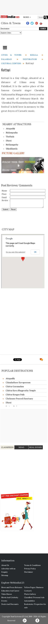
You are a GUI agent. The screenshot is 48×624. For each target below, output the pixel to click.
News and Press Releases (11, 587)
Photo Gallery (30, 594)
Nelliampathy (12, 144)
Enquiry (4, 572)
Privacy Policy (30, 568)
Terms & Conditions (32, 565)
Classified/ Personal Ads (34, 597)
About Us (5, 565)
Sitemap (4, 575)
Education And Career (10, 590)
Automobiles (29, 600)
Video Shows (6, 594)
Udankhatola (11, 148)
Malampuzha (12, 132)
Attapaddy (10, 128)
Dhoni (8, 140)
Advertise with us (8, 568)
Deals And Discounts (10, 604)
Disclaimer (28, 572)
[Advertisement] (24, 7)
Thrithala (10, 136)
